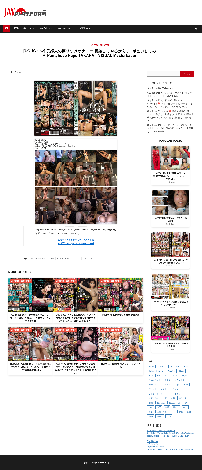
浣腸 (167, 407)
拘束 (151, 407)
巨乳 (186, 402)
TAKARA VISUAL (64, 258)
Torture (175, 375)
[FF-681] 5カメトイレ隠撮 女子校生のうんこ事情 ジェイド (170, 303)
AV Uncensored (66, 28)
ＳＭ (169, 416)
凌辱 (90, 258)
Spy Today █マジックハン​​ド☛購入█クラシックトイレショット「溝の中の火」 (169, 94)
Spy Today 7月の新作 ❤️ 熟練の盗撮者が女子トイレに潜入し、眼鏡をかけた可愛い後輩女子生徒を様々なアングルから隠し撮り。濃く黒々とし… (170, 116)
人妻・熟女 (153, 398)
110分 (31, 258)
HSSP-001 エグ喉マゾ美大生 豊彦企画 (120, 314)
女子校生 (161, 402)
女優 (151, 402)
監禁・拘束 (162, 411)
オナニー (153, 384)
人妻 (84, 258)
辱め (151, 416)
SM (165, 375)
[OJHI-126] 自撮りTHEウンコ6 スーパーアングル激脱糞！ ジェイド (170, 261)
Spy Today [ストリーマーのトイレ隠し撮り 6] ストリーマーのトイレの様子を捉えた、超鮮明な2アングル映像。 (170, 128)
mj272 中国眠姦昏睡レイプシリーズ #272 (170, 219)
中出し (177, 393)
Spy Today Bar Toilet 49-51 (160, 88)
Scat (151, 375)
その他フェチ (154, 380)
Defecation (174, 366)
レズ (168, 393)
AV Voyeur (85, 28)
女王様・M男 (174, 402)
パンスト (77, 258)
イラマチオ (179, 380)
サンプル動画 (182, 384)
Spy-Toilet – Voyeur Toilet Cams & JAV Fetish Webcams (170, 433)
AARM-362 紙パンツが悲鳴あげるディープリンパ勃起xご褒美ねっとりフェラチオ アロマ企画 (30, 317)
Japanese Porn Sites (155, 447)
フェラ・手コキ (155, 393)
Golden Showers (156, 371)
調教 (189, 411)
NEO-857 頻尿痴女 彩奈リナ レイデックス (120, 365)
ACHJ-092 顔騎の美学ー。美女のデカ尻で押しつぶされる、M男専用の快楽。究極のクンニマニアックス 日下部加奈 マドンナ (75, 368)
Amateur (162, 366)
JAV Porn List (152, 444)
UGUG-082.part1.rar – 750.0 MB (76, 240)
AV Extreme (46, 28)
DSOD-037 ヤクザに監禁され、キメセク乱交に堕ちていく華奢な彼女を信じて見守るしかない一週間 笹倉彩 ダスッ (76, 317)
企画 (165, 398)
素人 (173, 411)
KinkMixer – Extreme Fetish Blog (161, 430)
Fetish (186, 366)
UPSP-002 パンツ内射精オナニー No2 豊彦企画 (170, 345)
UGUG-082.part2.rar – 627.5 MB (76, 243)
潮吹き (176, 407)
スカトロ (164, 389)
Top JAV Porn (152, 441)
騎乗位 (160, 416)
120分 (151, 366)
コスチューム (166, 384)
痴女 (185, 407)
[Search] (196, 28)
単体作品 (183, 398)
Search (187, 74)
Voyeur (185, 375)
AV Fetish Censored (24, 28)
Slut (158, 375)
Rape (52, 258)
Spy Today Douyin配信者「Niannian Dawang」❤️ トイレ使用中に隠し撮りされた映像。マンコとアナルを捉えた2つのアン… (169, 103)
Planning (171, 371)
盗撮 (151, 411)
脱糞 (181, 411)
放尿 (159, 407)
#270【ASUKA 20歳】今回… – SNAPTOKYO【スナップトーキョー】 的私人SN (170, 176)
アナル (167, 380)
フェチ (176, 389)
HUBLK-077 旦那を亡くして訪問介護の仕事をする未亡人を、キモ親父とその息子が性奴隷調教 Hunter (30, 366)
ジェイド (153, 389)
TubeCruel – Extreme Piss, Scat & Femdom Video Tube (170, 450)
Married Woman (41, 258)
